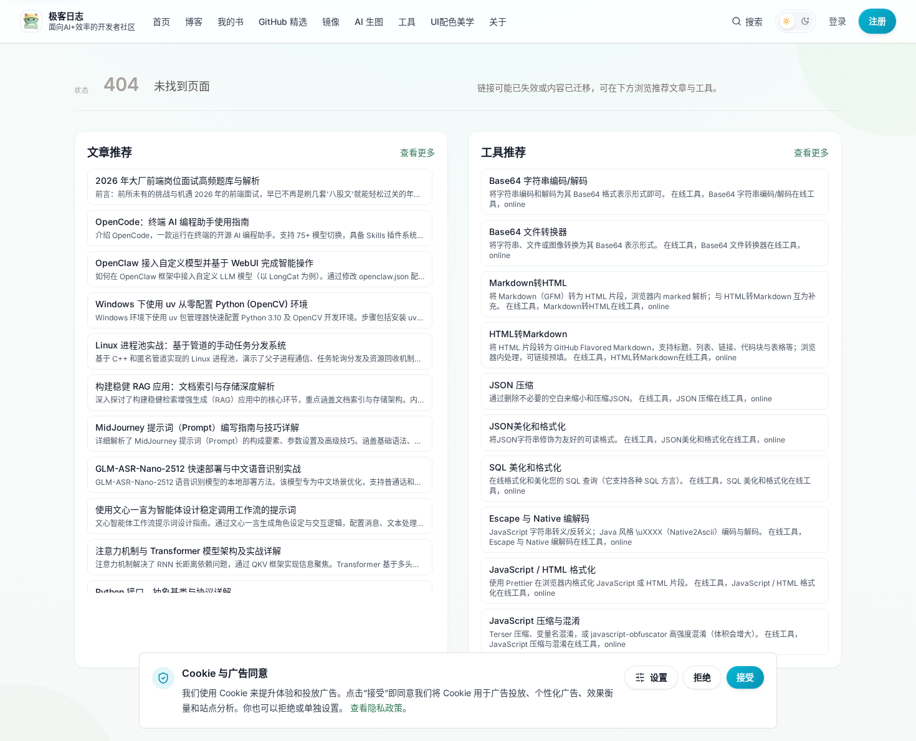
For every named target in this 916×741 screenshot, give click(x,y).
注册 (877, 21)
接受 (745, 677)
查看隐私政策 (376, 707)
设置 (658, 677)
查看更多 (417, 152)
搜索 (754, 21)
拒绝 (702, 677)
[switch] (795, 21)
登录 (837, 21)
